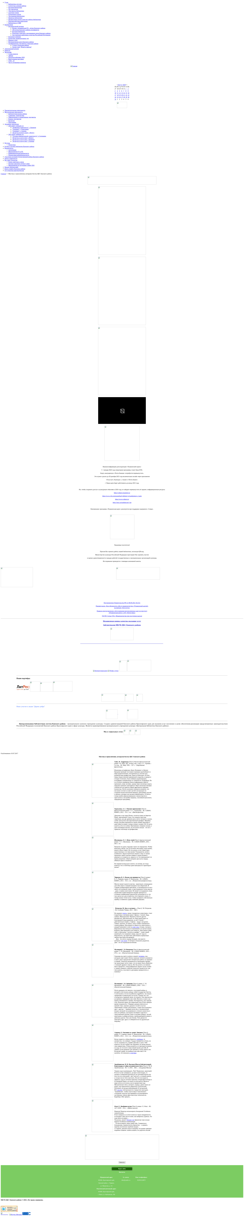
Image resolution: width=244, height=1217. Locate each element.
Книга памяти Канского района (15, 169)
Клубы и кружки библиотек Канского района (19, 146)
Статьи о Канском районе (20, 45)
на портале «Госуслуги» (122, 608)
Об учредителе (13, 9)
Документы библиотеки (16, 11)
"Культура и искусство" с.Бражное (23, 139)
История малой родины (16, 26)
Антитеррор (12, 150)
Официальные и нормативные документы (22, 117)
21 (124, 95)
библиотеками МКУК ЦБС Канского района (122, 625)
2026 (124, 85)
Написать (122, 1162)
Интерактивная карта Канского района (21, 42)
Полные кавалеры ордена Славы (19, 163)
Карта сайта (122, 1168)
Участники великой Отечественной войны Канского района (24, 157)
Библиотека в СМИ (14, 23)
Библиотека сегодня (14, 4)
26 (120, 97)
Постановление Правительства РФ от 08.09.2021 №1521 (122, 603)
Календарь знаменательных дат (18, 38)
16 (128, 93)
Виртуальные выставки (16, 59)
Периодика (12, 145)
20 (122, 95)
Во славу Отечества (11, 160)
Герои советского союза (16, 162)
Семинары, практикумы (16, 115)
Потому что (130, 1120)
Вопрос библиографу (11, 167)
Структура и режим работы (17, 6)
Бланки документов (14, 119)
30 (128, 97)
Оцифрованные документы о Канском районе (23, 43)
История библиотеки (15, 7)
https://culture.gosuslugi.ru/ (122, 493)
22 (126, 95)
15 (126, 93)
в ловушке (133, 1053)
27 (122, 97)
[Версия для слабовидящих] (122, 105)
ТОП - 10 (11, 61)
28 (124, 97)
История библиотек (18, 31)
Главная (3, 174)
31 (115, 99)
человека (141, 956)
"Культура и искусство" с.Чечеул (22, 138)
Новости (7, 50)
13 (122, 93)
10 (115, 93)
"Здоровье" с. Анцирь (19, 131)
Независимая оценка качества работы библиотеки (24, 19)
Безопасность (9, 148)
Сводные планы (13, 12)
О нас (6, 2)
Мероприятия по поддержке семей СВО (21, 165)
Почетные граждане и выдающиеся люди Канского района (31, 33)
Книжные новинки (14, 37)
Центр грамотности (11, 158)
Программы (12, 122)
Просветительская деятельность (15, 110)
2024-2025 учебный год (16, 126)
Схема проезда (13, 54)
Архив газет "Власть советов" (22, 47)
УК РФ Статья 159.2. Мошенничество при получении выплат (122, 616)
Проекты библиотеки (15, 18)
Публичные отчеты (14, 14)
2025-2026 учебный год (16, 134)
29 (126, 97)
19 (120, 95)
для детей (124, 941)
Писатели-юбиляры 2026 (16, 57)
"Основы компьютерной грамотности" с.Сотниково (29, 136)
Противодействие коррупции (18, 21)
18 (118, 95)
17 (115, 95)
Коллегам (11, 120)
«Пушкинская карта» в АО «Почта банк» (122, 613)
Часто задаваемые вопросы (17, 62)
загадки (119, 1090)
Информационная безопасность (18, 153)
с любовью (139, 1039)
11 (117, 93)
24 (115, 97)
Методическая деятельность (14, 112)
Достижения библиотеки (16, 16)
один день (135, 927)
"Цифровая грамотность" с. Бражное (24, 127)
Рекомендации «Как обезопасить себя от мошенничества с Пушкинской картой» (122, 606)
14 (124, 93)
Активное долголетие (12, 124)
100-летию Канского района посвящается (25, 30)
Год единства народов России (14, 170)
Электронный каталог (12, 49)
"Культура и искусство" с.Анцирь (23, 141)
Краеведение (9, 25)
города (124, 913)
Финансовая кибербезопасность (18, 155)
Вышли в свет (13, 40)
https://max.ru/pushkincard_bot (122, 502)
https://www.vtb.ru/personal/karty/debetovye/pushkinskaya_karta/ (122, 496)
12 (120, 93)
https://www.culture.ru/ (122, 499)
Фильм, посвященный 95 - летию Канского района (28, 28)
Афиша (10, 55)
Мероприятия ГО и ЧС (15, 151)
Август (120, 85)
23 (128, 95)
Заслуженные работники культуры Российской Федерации (31, 35)
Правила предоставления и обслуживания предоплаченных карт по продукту (122, 611)
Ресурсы (7, 143)
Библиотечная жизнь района (17, 114)
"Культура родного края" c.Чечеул (23, 133)
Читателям (8, 52)
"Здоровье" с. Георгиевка (20, 129)
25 (118, 97)
